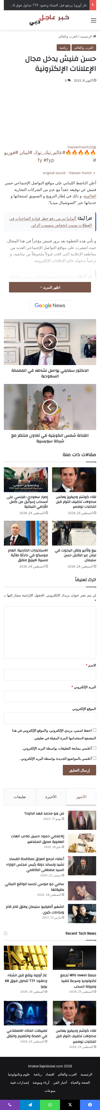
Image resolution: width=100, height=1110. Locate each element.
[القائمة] (93, 22)
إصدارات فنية (19, 1082)
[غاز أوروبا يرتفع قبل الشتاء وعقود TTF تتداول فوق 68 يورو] (25, 958)
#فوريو (11, 152)
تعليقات (20, 796)
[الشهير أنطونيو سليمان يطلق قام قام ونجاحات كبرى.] (82, 913)
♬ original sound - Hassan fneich (69, 173)
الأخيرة (50, 796)
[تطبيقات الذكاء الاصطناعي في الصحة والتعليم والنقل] (25, 1013)
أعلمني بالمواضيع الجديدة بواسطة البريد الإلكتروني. (56, 758)
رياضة (63, 48)
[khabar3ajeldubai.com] (50, 20)
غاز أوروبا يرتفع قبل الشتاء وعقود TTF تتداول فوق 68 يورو (45, 5)
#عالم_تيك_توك (49, 152)
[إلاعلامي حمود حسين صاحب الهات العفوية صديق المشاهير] (82, 843)
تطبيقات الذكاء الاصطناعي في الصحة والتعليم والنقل (27, 1033)
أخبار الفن (60, 1082)
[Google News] (50, 305)
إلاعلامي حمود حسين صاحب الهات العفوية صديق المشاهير (37, 839)
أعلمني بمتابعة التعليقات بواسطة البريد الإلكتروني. (57, 748)
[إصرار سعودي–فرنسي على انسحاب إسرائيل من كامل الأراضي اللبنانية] (26, 479)
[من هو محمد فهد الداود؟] (82, 820)
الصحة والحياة (80, 1082)
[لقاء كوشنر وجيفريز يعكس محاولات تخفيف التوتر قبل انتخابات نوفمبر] (74, 479)
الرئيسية (86, 36)
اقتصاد (49, 1074)
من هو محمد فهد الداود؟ (44, 813)
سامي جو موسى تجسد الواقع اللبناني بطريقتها (34, 887)
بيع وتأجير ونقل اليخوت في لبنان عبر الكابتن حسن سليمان (75, 555)
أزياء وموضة (41, 1082)
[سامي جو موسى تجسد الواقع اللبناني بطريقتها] (82, 890)
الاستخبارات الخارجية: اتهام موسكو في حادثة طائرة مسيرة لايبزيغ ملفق (28, 555)
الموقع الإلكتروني (84, 709)
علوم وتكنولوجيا (19, 1074)
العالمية (90, 196)
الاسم (91, 665)
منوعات (50, 1091)
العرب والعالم (67, 36)
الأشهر (81, 796)
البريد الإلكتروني (83, 687)
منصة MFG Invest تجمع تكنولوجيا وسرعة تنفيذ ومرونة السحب (78, 981)
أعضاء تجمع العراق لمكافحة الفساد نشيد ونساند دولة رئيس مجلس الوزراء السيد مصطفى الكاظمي (35, 864)
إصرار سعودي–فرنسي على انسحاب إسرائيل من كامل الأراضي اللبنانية (27, 502)
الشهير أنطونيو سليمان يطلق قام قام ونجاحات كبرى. (35, 909)
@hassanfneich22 (82, 147)
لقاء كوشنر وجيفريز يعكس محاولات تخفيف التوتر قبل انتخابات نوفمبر (76, 502)
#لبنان (25, 152)
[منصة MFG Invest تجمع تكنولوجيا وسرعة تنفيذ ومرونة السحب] (74, 958)
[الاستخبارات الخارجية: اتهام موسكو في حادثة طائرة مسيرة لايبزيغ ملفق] (26, 533)
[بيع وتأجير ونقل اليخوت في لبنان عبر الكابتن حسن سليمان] (74, 533)
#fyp (49, 160)
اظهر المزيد (51, 287)
